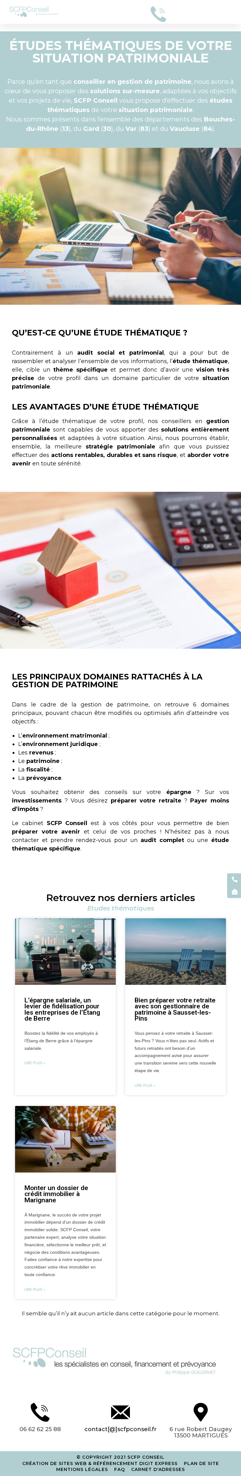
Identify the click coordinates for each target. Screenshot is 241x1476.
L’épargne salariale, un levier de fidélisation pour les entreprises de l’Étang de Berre (62, 1009)
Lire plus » (34, 1063)
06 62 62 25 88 (40, 1429)
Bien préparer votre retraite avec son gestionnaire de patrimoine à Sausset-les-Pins (175, 1009)
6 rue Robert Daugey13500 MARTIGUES (200, 1432)
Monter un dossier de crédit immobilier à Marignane (56, 1194)
